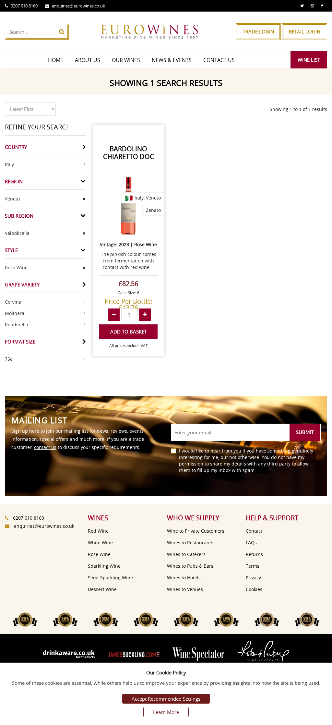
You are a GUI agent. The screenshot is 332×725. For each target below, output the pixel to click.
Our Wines (126, 60)
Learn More (166, 712)
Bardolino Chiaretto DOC (128, 152)
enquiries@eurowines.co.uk (78, 6)
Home (55, 60)
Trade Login (258, 31)
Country (16, 147)
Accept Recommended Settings (166, 698)
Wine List (309, 59)
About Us (87, 60)
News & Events (172, 60)
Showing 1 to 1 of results (298, 109)
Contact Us (219, 60)
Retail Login (304, 31)
